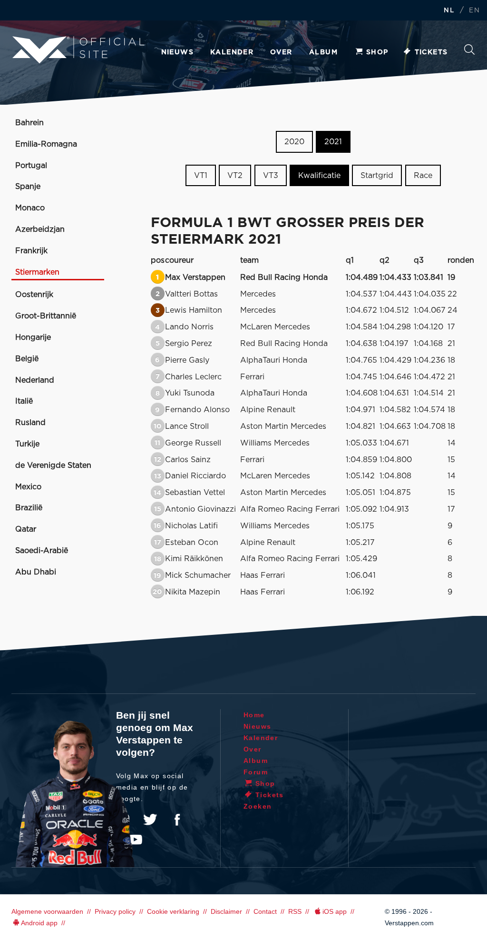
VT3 (270, 175)
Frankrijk (31, 251)
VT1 (200, 175)
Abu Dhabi (35, 572)
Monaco (30, 208)
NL (449, 11)
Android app (39, 923)
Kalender (231, 52)
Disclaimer (226, 911)
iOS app (334, 911)
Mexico (28, 487)
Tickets (431, 52)
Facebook (177, 819)
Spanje (27, 186)
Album (323, 52)
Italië (24, 401)
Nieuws (177, 52)
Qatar (25, 529)
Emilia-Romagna (46, 144)
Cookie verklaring (173, 911)
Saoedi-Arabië (41, 550)
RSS (295, 911)
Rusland (30, 422)
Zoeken (469, 52)
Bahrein (29, 123)
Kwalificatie (319, 175)
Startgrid (376, 175)
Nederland (34, 380)
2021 (333, 142)
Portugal (31, 165)
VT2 (235, 175)
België (27, 359)
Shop (377, 52)
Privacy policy (115, 911)
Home (254, 715)
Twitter (150, 819)
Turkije (27, 444)
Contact (265, 911)
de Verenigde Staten (53, 465)
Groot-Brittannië (45, 316)
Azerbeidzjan (40, 229)
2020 (294, 142)
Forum (256, 772)
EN (474, 11)
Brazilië (28, 508)
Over (281, 52)
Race (423, 175)
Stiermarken (37, 272)
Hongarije (33, 337)
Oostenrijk (34, 294)
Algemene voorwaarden (47, 911)
